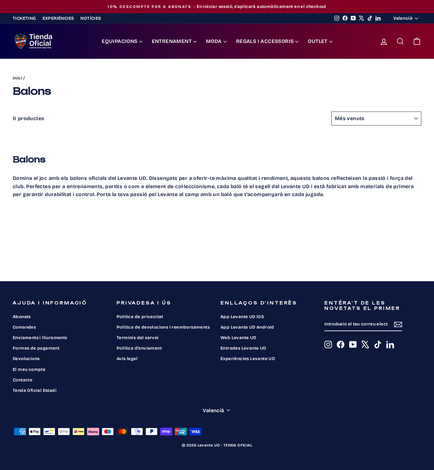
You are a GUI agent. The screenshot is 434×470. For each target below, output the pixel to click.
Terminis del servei (138, 337)
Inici (17, 78)
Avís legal (127, 358)
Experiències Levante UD (247, 358)
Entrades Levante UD (243, 348)
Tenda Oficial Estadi (35, 390)
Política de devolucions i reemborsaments (163, 327)
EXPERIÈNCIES (58, 18)
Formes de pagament (36, 348)
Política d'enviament (139, 348)
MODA (214, 41)
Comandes (24, 327)
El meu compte (29, 369)
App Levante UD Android (247, 327)
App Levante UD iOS (242, 316)
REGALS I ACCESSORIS (265, 41)
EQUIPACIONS (119, 41)
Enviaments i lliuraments (40, 337)
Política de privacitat (140, 316)
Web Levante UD (238, 337)
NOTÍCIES (90, 18)
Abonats (22, 316)
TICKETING (24, 18)
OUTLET (317, 41)
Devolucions (26, 358)
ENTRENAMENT (172, 41)
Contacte (22, 380)
